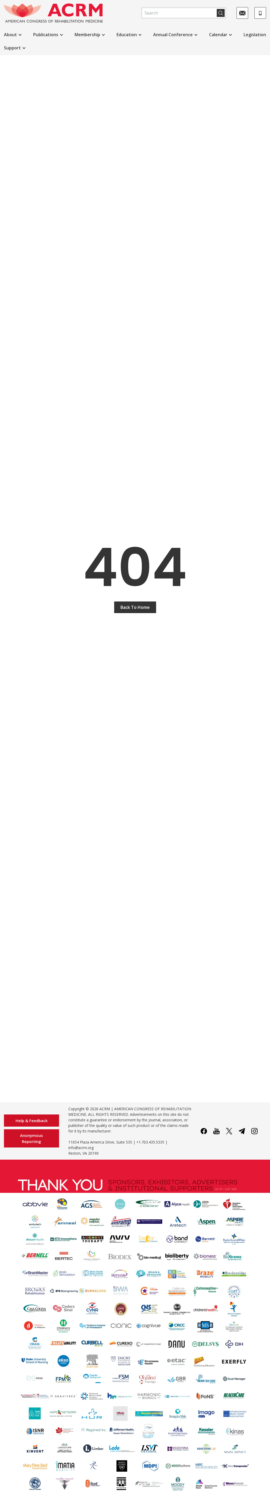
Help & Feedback (31, 1120)
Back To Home (135, 607)
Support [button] (12, 47)
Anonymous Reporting (31, 1138)
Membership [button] (87, 34)
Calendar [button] (218, 34)
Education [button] (127, 34)
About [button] (10, 34)
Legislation (255, 34)
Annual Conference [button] (173, 34)
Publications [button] (45, 34)
